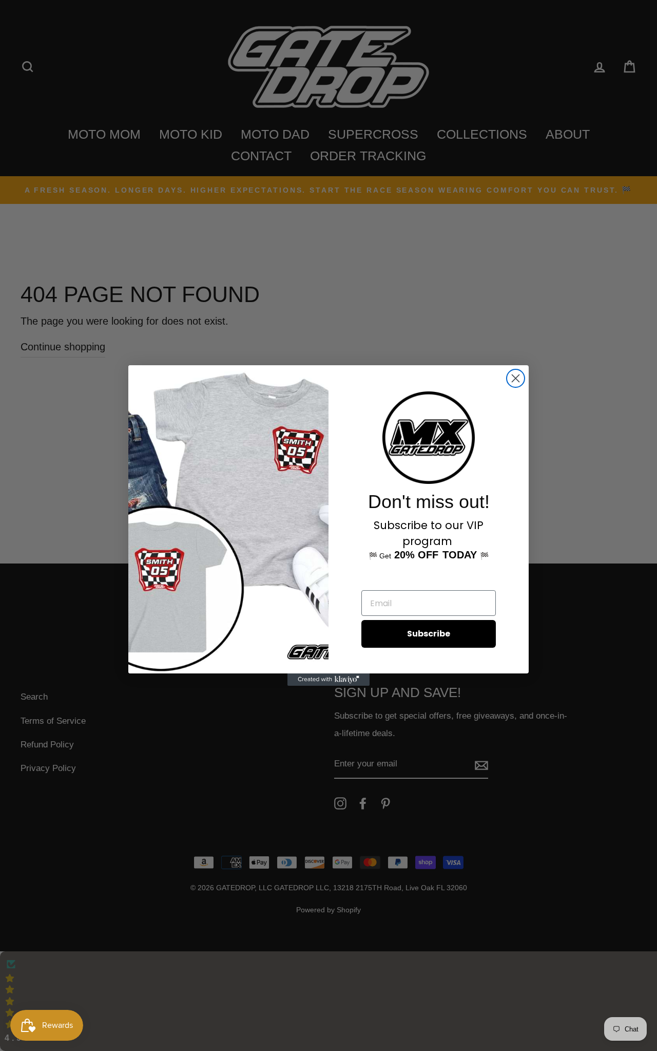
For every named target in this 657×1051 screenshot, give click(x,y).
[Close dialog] (516, 378)
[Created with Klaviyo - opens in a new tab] (328, 679)
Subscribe (428, 634)
